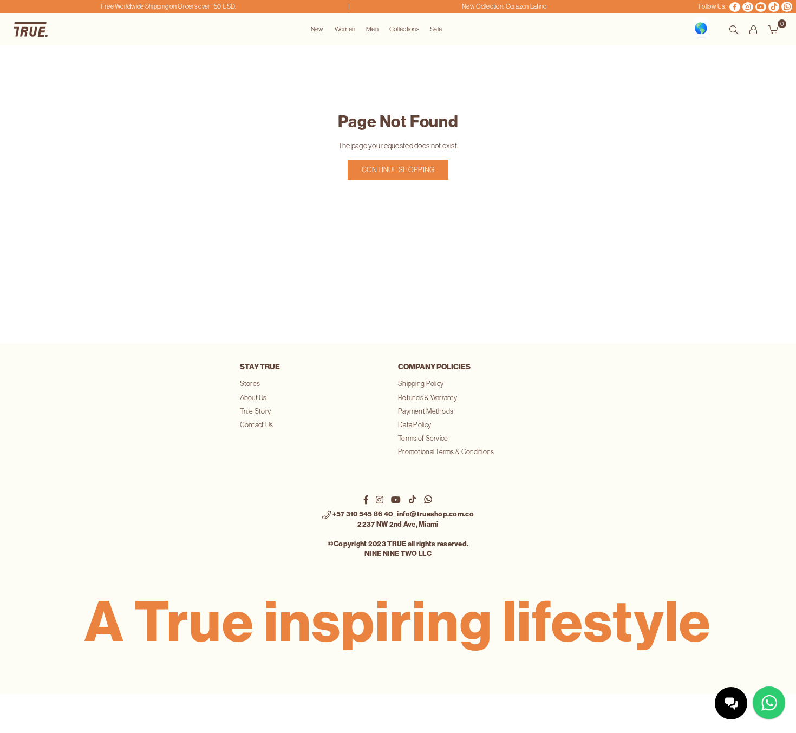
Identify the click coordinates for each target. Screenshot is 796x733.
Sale (436, 29)
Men (372, 29)
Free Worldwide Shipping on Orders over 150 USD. (161, 6)
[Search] (733, 29)
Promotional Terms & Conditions (446, 452)
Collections (404, 29)
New (317, 29)
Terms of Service (423, 438)
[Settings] (753, 29)
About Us (253, 398)
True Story (255, 411)
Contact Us (256, 425)
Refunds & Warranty (427, 398)
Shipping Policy (420, 383)
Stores (250, 383)
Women (345, 29)
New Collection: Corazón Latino (497, 6)
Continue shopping (398, 170)
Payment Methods (425, 411)
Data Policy (414, 425)
